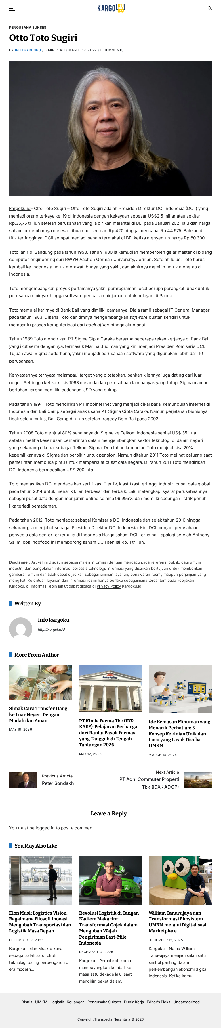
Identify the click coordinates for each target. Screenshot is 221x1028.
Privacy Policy (109, 586)
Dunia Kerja (134, 1002)
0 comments (112, 50)
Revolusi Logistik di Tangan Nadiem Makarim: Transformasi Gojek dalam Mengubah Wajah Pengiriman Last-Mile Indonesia (109, 928)
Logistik (57, 1002)
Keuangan (76, 1002)
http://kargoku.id (51, 629)
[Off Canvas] (12, 9)
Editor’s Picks (158, 1002)
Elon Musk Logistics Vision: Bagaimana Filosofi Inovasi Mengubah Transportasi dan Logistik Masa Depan (40, 922)
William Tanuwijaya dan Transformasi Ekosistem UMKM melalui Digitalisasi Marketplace (177, 922)
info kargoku (28, 50)
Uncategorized (186, 1002)
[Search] (210, 8)
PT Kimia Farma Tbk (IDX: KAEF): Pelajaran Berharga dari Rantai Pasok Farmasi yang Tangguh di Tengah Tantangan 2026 (108, 732)
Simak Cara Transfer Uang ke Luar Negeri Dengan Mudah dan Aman (38, 714)
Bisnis (27, 1002)
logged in (45, 828)
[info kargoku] (20, 628)
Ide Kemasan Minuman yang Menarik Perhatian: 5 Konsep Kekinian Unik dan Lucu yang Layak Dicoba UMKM (179, 733)
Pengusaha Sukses (27, 27)
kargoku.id (20, 208)
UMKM (41, 1002)
